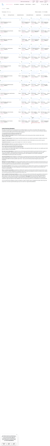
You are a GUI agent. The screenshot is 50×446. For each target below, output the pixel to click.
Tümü (4, 15)
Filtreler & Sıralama (38, 11)
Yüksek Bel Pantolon (20, 15)
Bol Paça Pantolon (11, 15)
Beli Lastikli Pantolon (30, 15)
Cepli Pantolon (38, 15)
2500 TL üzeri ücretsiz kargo (25, 1)
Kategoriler (3, 8)
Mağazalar (41, 1)
